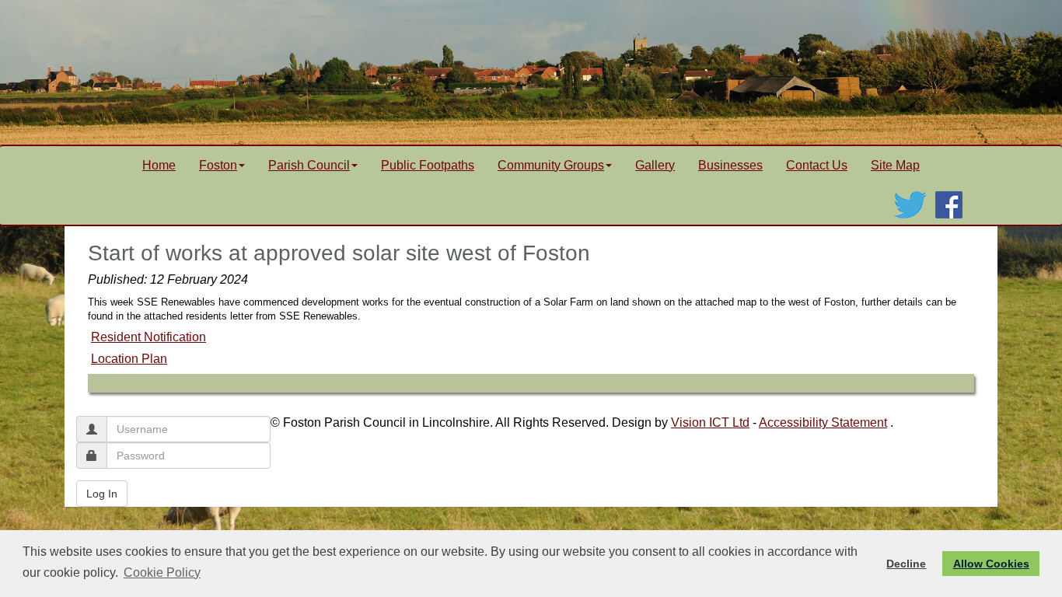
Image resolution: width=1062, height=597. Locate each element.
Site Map (895, 165)
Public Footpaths (427, 165)
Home (159, 165)
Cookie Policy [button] (162, 572)
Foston (218, 165)
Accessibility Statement (823, 422)
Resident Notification (148, 337)
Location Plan (129, 358)
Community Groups (551, 165)
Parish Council (309, 165)
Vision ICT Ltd (710, 422)
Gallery (655, 165)
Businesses (730, 165)
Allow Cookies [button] (991, 563)
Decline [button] (906, 563)
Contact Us (816, 165)
